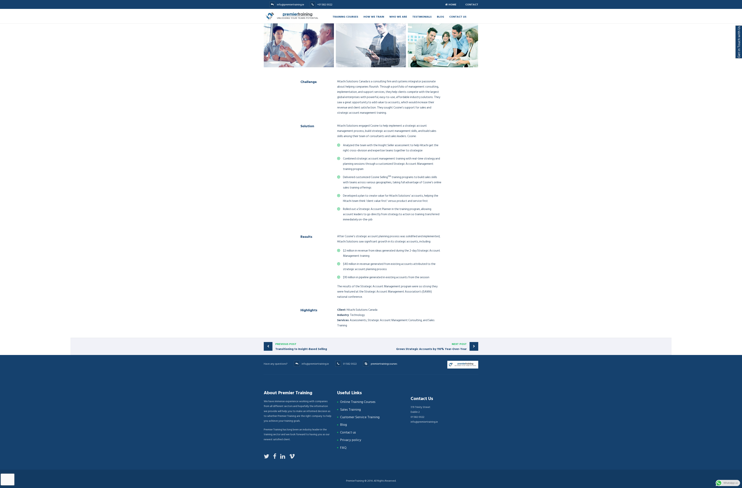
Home (452, 4)
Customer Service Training (360, 417)
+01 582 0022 (324, 4)
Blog (440, 17)
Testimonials (422, 17)
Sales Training (350, 409)
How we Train (373, 17)
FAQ (343, 447)
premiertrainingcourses (384, 364)
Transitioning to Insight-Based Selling (301, 346)
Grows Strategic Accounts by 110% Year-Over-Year (431, 346)
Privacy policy (350, 440)
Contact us (348, 432)
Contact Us (457, 17)
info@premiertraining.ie (290, 4)
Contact (471, 4)
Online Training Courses (357, 402)
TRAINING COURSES (345, 17)
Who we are (398, 17)
